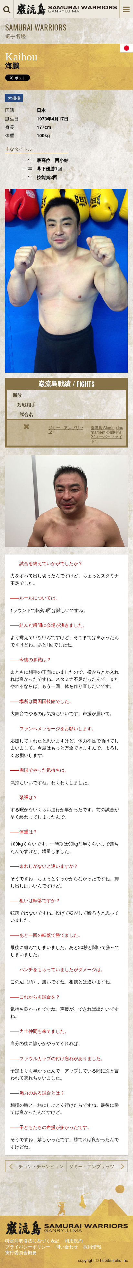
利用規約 (74, 1240)
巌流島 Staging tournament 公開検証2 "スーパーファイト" (107, 434)
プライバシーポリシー (27, 1246)
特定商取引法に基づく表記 (32, 1240)
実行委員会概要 (21, 1252)
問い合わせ (67, 1246)
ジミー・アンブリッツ (65, 429)
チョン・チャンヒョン (41, 1166)
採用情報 (92, 1246)
